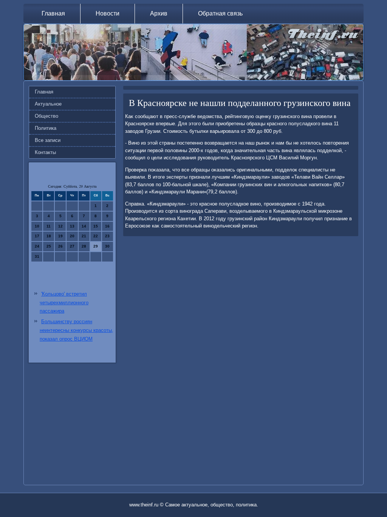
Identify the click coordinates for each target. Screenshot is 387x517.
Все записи (47, 140)
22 (95, 236)
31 (37, 256)
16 (107, 226)
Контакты (45, 152)
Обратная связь (220, 13)
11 (48, 226)
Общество (46, 116)
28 (84, 246)
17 (37, 236)
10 (37, 226)
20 (72, 236)
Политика (45, 128)
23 (107, 236)
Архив (158, 13)
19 (60, 236)
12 (60, 226)
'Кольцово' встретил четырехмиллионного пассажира (64, 302)
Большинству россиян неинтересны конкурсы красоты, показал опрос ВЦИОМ (76, 330)
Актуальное (48, 104)
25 (48, 246)
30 (107, 246)
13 (72, 226)
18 (48, 236)
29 (95, 246)
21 (84, 236)
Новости (107, 13)
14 (84, 226)
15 (95, 226)
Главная (53, 13)
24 (37, 246)
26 (60, 246)
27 (72, 246)
